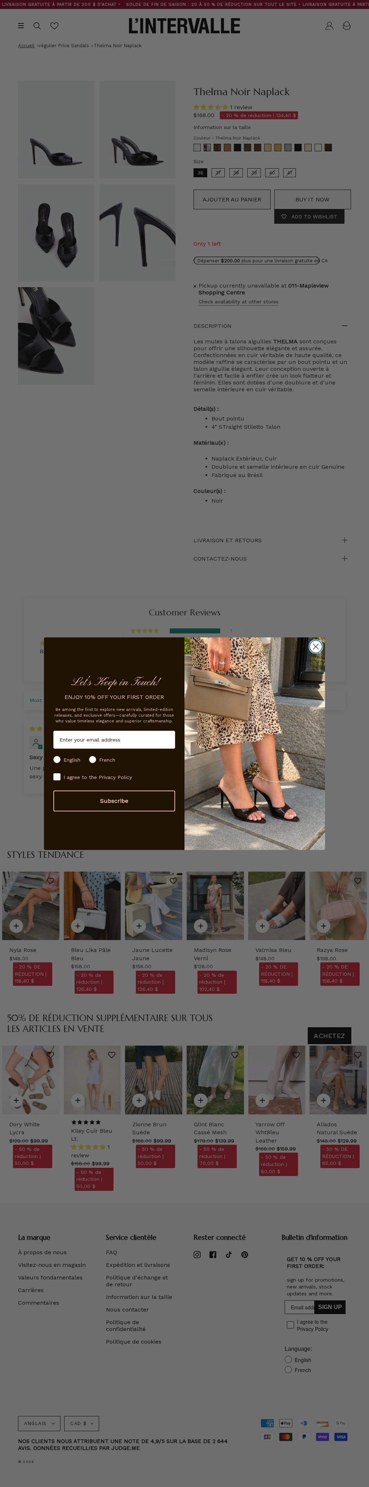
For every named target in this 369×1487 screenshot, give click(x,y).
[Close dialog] (316, 646)
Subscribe (114, 800)
